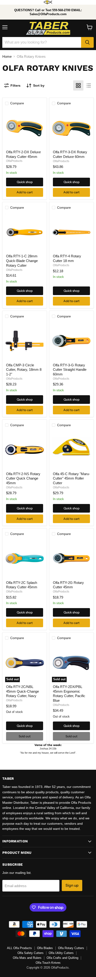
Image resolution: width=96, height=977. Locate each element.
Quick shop (25, 182)
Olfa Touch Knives (48, 962)
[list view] (88, 85)
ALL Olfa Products (19, 948)
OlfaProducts (14, 161)
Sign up (72, 885)
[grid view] (78, 85)
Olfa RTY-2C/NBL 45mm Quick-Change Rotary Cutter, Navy (22, 691)
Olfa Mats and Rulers (27, 958)
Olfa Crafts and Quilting (62, 958)
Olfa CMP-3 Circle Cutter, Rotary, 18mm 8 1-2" (23, 369)
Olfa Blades (45, 948)
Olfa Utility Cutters (61, 953)
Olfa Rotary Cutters (71, 948)
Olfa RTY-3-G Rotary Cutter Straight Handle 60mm (69, 369)
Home (7, 56)
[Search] (87, 42)
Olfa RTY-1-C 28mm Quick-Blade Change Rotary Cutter (22, 260)
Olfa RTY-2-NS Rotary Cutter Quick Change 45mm (23, 478)
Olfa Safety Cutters (30, 953)
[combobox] (41, 42)
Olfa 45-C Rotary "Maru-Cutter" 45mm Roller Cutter (71, 478)
